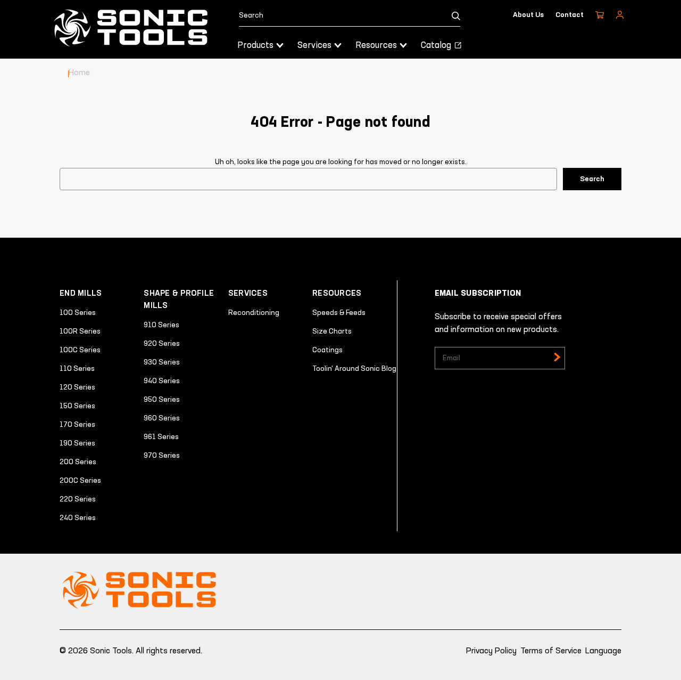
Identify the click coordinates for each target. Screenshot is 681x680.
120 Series (77, 387)
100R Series (80, 331)
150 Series (77, 406)
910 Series (161, 325)
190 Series (77, 443)
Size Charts (332, 331)
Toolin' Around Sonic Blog (354, 369)
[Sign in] (620, 15)
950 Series (162, 399)
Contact (569, 15)
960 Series (162, 418)
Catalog (437, 45)
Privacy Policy (491, 651)
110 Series (77, 369)
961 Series (161, 437)
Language (603, 651)
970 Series (162, 455)
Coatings (327, 350)
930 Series (162, 362)
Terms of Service (551, 651)
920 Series (162, 343)
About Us (528, 15)
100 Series (78, 313)
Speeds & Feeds (339, 313)
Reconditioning (253, 313)
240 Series (78, 518)
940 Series (162, 381)
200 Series (78, 462)
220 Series (78, 499)
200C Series (80, 480)
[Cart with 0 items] (599, 15)
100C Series (80, 350)
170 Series (77, 424)
